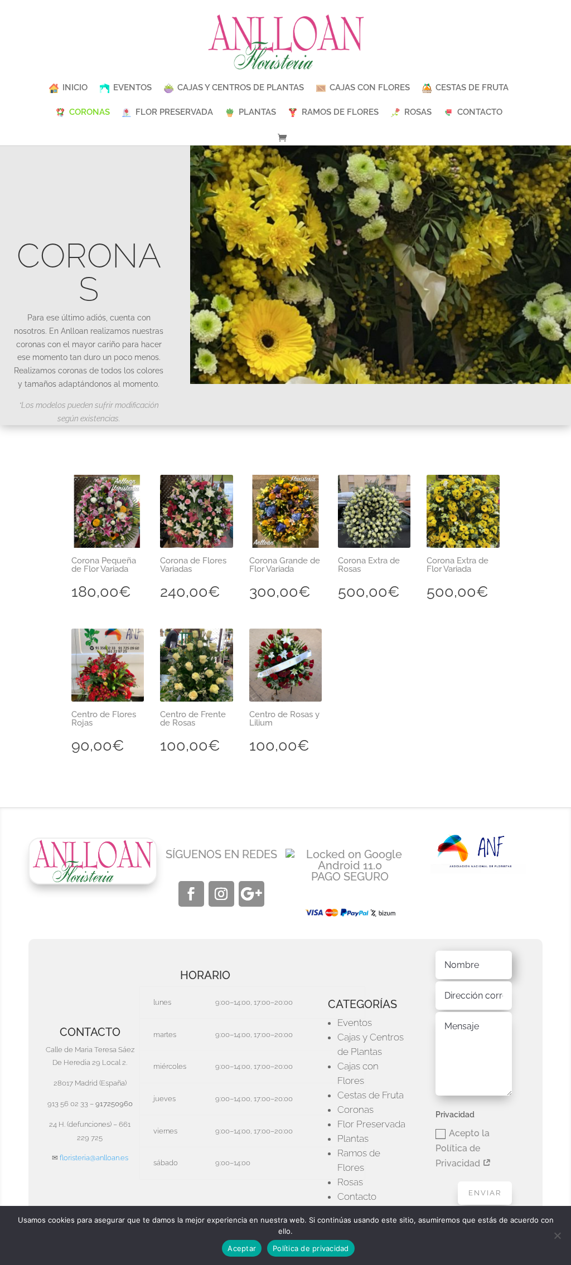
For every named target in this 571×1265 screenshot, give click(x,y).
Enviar (484, 1193)
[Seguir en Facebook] (191, 894)
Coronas (355, 1109)
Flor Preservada (371, 1124)
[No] (557, 1235)
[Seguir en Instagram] (221, 894)
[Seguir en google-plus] (251, 894)
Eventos (354, 1022)
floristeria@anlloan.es (94, 1158)
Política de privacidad (311, 1248)
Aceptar (242, 1248)
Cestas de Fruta (370, 1095)
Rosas (350, 1182)
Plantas (353, 1138)
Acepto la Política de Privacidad (462, 1148)
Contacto (356, 1196)
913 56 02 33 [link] (67, 1103)
